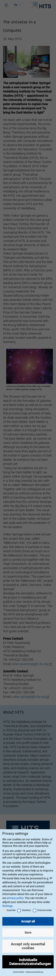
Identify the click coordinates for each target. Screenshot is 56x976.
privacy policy (15, 898)
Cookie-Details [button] (19, 972)
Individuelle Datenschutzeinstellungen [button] (30, 962)
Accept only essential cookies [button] (28, 946)
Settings (7, 906)
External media (44, 910)
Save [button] (28, 932)
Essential (11, 910)
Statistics (26, 910)
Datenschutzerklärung (34, 972)
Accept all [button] (28, 921)
